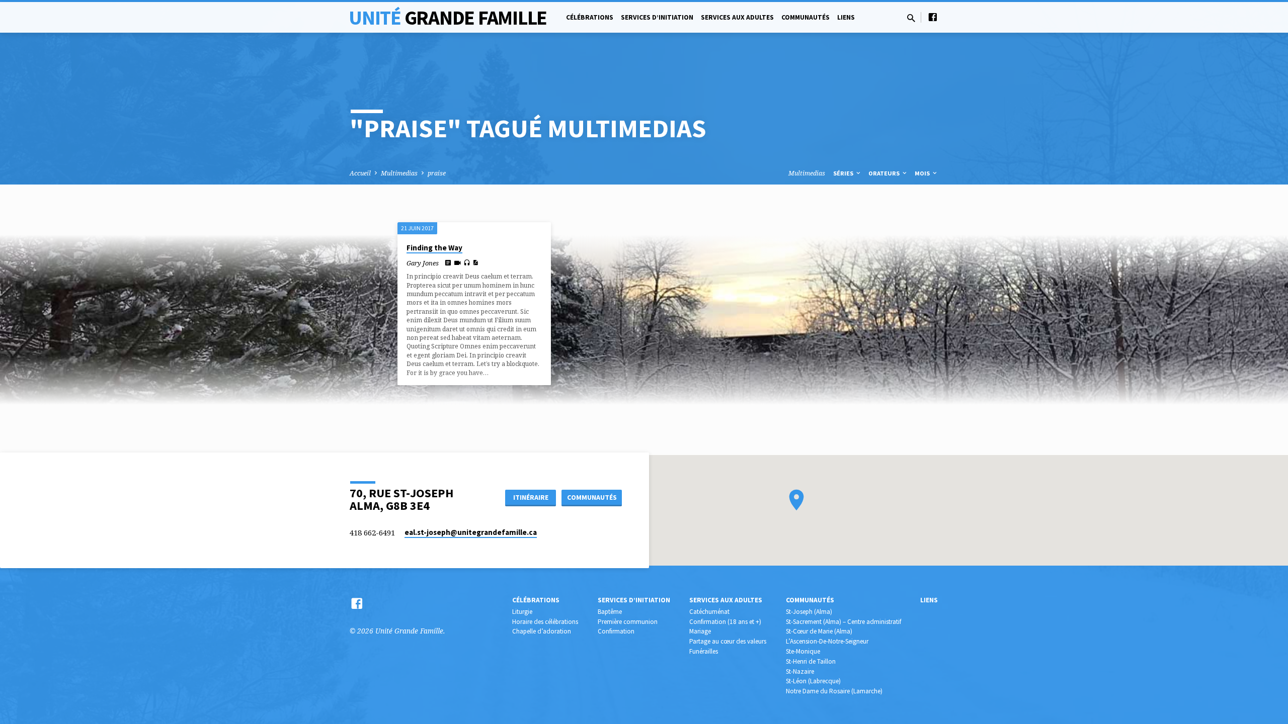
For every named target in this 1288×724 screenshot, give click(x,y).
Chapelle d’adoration (541, 631)
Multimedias (399, 173)
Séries (844, 173)
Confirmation (616, 631)
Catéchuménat (709, 611)
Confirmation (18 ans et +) (725, 621)
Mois (923, 173)
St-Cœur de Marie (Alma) (819, 631)
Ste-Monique (803, 651)
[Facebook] (932, 17)
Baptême (610, 611)
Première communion (628, 621)
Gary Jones (423, 262)
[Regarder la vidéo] (457, 262)
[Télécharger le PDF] (475, 262)
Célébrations (589, 17)
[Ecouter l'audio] (466, 262)
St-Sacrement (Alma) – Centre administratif (843, 621)
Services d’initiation (657, 17)
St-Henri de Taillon (811, 661)
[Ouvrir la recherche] (911, 18)
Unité (448, 17)
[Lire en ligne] (448, 262)
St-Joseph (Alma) (809, 611)
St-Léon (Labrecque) (813, 681)
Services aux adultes (737, 17)
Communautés (805, 17)
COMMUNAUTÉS (592, 497)
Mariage (700, 631)
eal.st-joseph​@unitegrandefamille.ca (471, 532)
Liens (846, 17)
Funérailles (703, 651)
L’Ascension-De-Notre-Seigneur (827, 641)
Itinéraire (530, 497)
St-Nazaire (800, 671)
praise (437, 173)
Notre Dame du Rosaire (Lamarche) (834, 691)
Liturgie (522, 611)
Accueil (360, 173)
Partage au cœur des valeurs (727, 641)
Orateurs (884, 173)
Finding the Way (434, 247)
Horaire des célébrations (545, 621)
